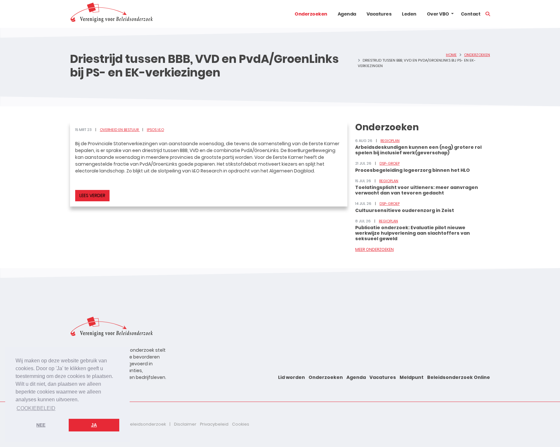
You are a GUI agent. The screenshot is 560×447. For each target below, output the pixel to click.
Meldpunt (412, 377)
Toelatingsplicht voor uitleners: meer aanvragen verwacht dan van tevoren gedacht (416, 190)
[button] (452, 14)
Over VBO (438, 14)
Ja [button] (94, 425)
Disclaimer (185, 424)
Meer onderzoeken (374, 249)
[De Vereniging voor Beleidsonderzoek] (111, 14)
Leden (409, 14)
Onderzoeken (311, 14)
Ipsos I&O (155, 129)
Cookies (240, 424)
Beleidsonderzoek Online (458, 377)
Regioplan (390, 140)
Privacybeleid (214, 424)
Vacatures (379, 14)
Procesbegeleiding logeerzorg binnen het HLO (412, 170)
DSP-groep (389, 163)
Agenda (347, 14)
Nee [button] (40, 425)
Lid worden (291, 377)
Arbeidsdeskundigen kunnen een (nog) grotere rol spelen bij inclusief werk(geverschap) (418, 150)
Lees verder (92, 195)
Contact (471, 14)
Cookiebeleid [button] (36, 408)
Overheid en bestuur (120, 129)
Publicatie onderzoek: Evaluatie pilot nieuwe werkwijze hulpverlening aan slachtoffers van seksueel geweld (412, 233)
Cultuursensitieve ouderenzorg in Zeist (404, 210)
